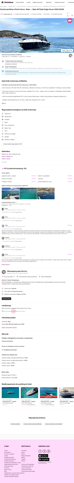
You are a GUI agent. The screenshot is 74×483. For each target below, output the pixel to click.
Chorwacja (23, 450)
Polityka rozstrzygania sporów (11, 474)
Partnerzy (6, 467)
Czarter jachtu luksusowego (28, 471)
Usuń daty (4, 162)
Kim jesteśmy (7, 452)
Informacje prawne (8, 466)
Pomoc (6, 450)
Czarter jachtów (20, 2)
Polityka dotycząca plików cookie (12, 462)
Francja (23, 460)
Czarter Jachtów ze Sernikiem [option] (53, 424)
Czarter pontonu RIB (26, 469)
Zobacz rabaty (6, 158)
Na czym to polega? (9, 454)
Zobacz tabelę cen (7, 156)
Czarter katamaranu (26, 467)
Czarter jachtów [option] (15, 424)
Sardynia (23, 459)
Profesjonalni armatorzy (10, 459)
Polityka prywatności (9, 460)
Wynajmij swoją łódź (9, 457)
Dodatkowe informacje (10, 349)
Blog (5, 471)
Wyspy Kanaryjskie (25, 455)
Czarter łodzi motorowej (27, 466)
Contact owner (6, 298)
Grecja (23, 452)
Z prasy (6, 455)
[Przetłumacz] (9, 205)
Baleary (23, 457)
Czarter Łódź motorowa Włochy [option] (32, 424)
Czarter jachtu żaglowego (27, 464)
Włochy (23, 454)
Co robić (28, 2)
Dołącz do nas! (7, 469)
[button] (68, 15)
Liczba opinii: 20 (8, 14)
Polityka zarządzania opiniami (11, 476)
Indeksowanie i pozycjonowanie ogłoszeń (14, 473)
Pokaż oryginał (18, 212)
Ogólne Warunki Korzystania (11, 464)
